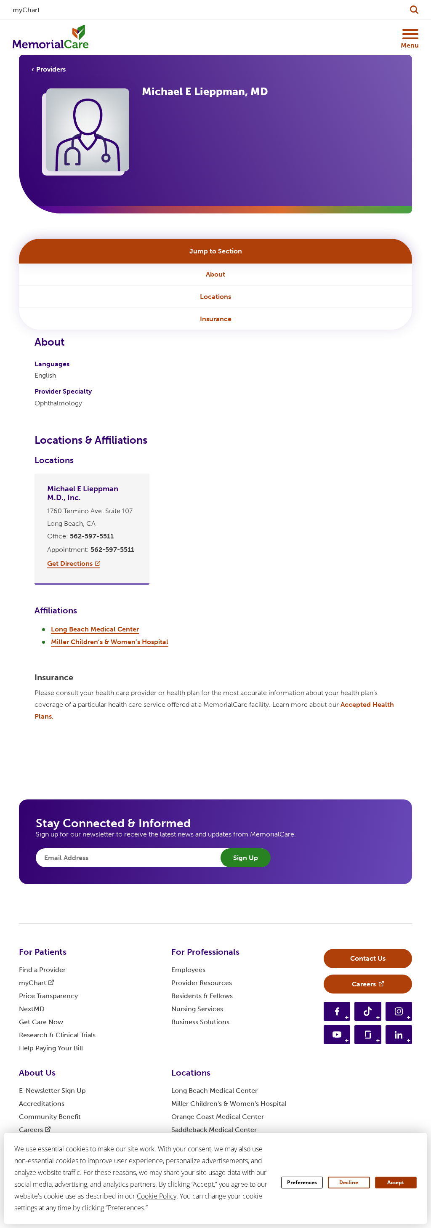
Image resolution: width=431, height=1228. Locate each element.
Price (48, 996)
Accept (395, 1182)
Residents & (202, 996)
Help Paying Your (51, 1048)
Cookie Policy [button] (156, 1196)
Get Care (41, 1022)
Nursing (197, 1009)
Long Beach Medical (214, 1091)
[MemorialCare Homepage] (50, 37)
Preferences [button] (126, 1207)
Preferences (302, 1182)
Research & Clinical (57, 1035)
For (43, 952)
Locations (215, 297)
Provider (201, 983)
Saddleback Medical (214, 1130)
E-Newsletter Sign (52, 1091)
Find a (42, 970)
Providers (51, 69)
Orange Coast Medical (217, 1117)
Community (50, 1117)
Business (200, 1022)
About (215, 274)
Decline (348, 1182)
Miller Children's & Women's (228, 1104)
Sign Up (245, 858)
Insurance (215, 319)
